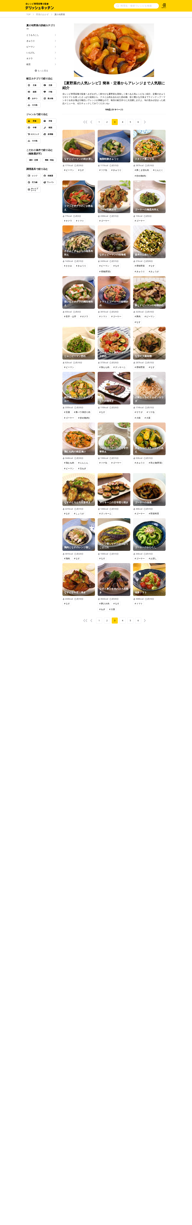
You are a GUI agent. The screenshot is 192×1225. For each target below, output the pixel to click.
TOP (28, 14)
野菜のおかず (42, 14)
